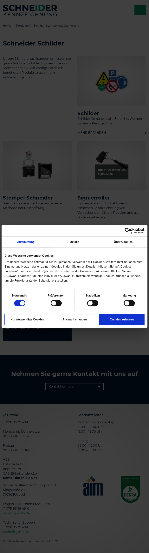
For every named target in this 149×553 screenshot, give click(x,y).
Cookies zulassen (122, 319)
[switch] (56, 303)
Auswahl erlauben (74, 319)
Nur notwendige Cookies (27, 319)
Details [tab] (74, 241)
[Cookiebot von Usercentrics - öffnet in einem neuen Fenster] (128, 231)
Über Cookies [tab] (123, 241)
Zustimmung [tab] (26, 241)
